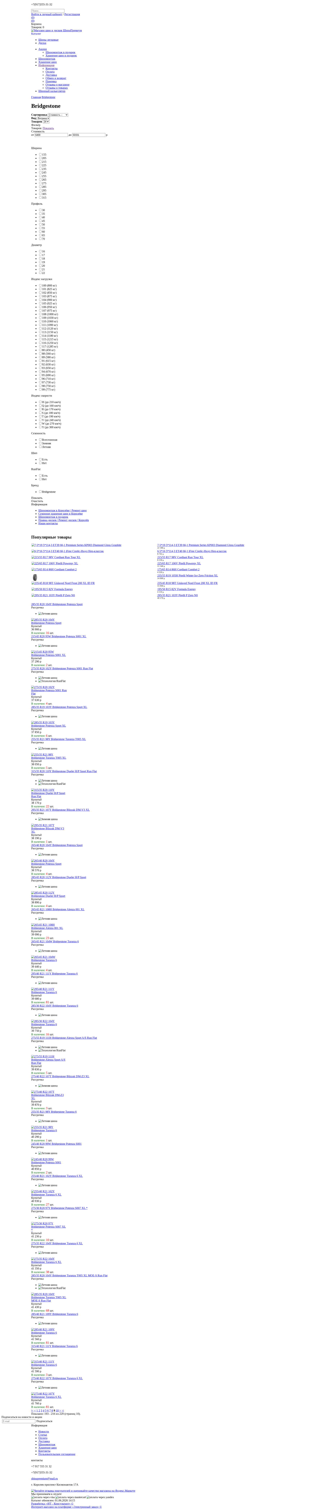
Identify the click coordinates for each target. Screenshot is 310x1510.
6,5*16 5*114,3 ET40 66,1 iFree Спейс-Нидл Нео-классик (192, 551)
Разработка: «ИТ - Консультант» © (52, 1503)
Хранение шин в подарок (61, 55)
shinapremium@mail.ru (44, 1478)
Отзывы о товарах (57, 87)
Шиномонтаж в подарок (60, 52)
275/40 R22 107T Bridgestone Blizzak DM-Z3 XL (60, 1076)
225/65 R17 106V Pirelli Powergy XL (179, 563)
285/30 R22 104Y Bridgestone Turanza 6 (54, 1005)
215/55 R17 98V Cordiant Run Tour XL (180, 557)
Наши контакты (48, 523)
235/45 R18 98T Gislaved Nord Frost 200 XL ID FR (187, 583)
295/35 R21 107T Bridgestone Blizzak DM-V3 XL (60, 809)
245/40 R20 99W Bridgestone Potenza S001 (56, 1143)
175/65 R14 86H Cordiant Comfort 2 (178, 569)
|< (32, 1410)
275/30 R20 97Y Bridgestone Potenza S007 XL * (59, 1208)
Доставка (51, 74)
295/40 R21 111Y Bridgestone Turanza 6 (54, 973)
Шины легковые (48, 39)
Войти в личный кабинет (46, 14)
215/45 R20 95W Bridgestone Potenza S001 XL (58, 636)
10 (57, 1410)
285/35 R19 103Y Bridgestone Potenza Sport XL (59, 707)
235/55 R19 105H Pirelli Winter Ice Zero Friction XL (187, 575)
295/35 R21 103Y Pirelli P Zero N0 (177, 595)
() (32, 17)
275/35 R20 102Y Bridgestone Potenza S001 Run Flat (62, 668)
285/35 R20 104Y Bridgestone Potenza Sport (57, 604)
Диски (42, 42)
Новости (43, 1431)
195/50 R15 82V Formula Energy (176, 589)
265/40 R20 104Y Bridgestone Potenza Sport (57, 845)
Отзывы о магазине (57, 84)
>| (63, 1410)
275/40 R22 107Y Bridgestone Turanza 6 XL (57, 1378)
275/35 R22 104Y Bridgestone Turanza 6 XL (57, 1243)
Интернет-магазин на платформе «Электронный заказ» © (66, 1506)
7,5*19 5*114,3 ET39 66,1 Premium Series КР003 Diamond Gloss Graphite (200, 545)
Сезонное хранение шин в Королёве (60, 513)
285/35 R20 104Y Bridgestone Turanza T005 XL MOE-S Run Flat (69, 1275)
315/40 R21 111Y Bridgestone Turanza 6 (54, 1346)
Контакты (44, 1450)
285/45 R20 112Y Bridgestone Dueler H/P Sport (58, 877)
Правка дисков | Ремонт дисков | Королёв (63, 520)
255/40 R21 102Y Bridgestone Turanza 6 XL (57, 1175)
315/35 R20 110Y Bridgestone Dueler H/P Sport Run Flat (64, 771)
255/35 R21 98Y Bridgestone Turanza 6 (54, 1111)
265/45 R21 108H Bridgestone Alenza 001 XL (57, 909)
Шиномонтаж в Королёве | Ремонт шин (62, 510)
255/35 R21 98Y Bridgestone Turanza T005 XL (58, 739)
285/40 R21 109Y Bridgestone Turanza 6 (54, 1314)
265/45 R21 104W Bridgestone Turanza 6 (55, 941)
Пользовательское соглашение (56, 1454)
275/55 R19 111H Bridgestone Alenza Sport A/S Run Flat (64, 1037)
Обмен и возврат (56, 78)
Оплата (50, 71)
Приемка (51, 81)
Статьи (42, 1434)
